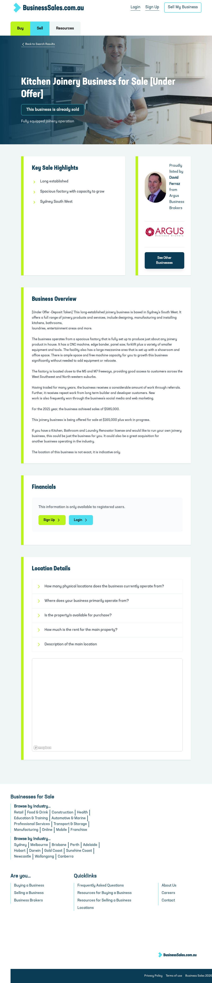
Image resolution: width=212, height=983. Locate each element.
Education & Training (31, 818)
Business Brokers (28, 900)
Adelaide (90, 845)
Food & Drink (37, 812)
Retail (18, 812)
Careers (168, 893)
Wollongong (44, 857)
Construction (62, 812)
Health (82, 812)
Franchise (79, 830)
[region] (107, 705)
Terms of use (174, 975)
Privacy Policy (153, 975)
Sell (40, 28)
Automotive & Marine (69, 818)
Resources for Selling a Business (104, 900)
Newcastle (22, 857)
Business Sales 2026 (198, 975)
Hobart (19, 851)
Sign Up (152, 7)
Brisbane (59, 845)
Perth (74, 845)
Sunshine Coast (79, 851)
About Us (169, 886)
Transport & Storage (70, 824)
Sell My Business (183, 7)
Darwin (35, 851)
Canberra (65, 857)
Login (135, 7)
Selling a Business (29, 893)
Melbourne (39, 845)
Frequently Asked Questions (100, 886)
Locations (85, 908)
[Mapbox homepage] (42, 747)
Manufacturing (26, 830)
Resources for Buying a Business (104, 893)
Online (47, 830)
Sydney (20, 845)
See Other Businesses (164, 260)
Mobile (61, 830)
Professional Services (32, 824)
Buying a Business (29, 886)
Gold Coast (53, 851)
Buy (20, 28)
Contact (168, 900)
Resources (65, 28)
